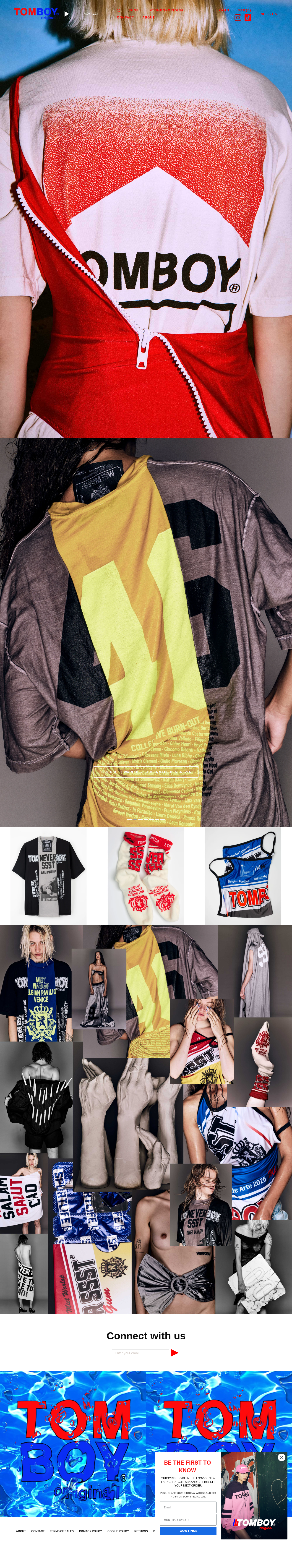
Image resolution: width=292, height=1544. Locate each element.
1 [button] (129, 819)
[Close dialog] (282, 1457)
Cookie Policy (118, 1531)
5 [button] (151, 819)
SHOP (134, 10)
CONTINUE (188, 1530)
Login (223, 10)
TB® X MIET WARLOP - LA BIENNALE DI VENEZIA (146, 772)
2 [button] (135, 819)
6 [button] (157, 819)
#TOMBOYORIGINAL (168, 10)
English (266, 14)
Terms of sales (62, 1531)
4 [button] (146, 819)
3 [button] (140, 819)
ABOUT (148, 17)
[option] (146, 219)
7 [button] (162, 819)
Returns (141, 1531)
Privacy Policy (90, 1531)
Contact (125, 17)
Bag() (244, 10)
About (21, 1531)
